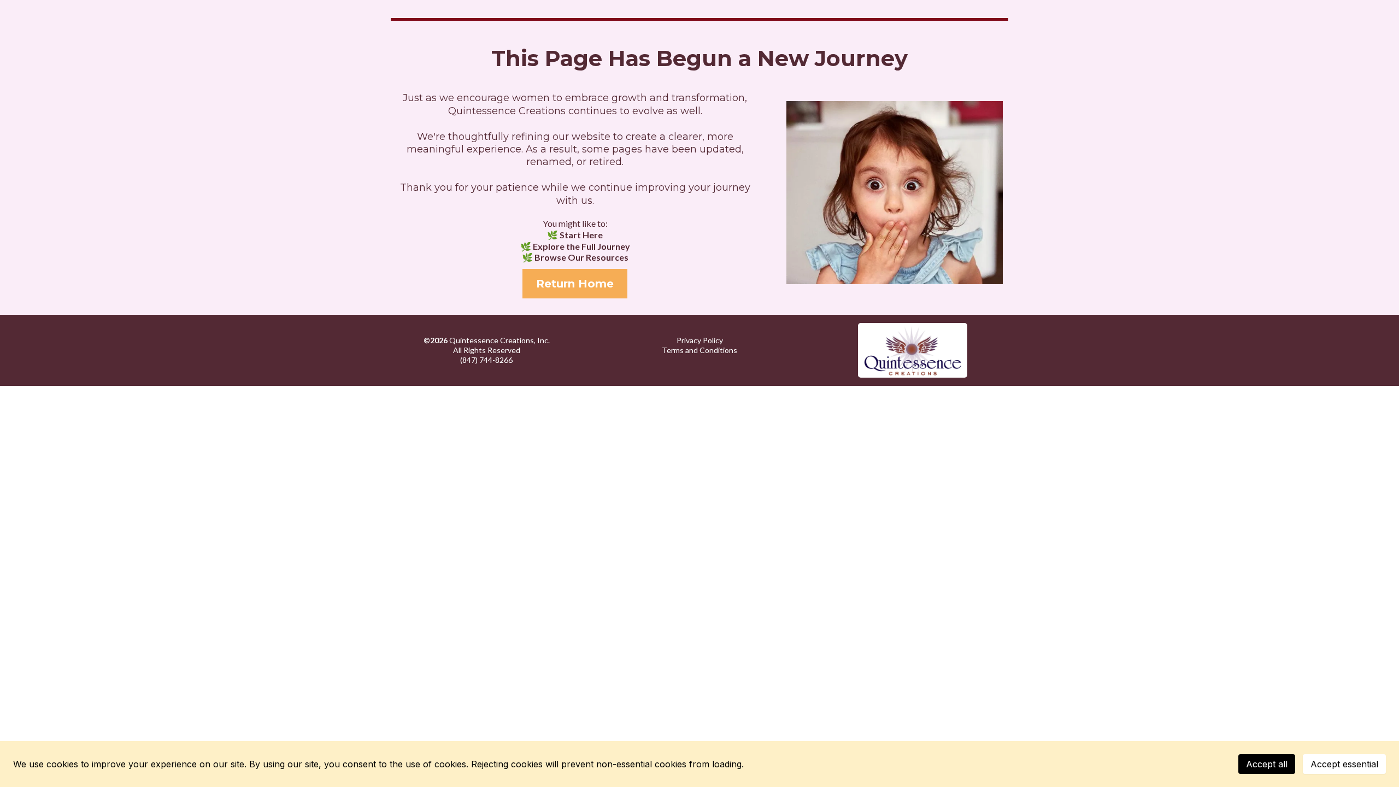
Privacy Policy (700, 340)
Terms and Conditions (699, 350)
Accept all (1267, 764)
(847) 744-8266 (486, 360)
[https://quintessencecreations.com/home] (912, 350)
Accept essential (1344, 764)
